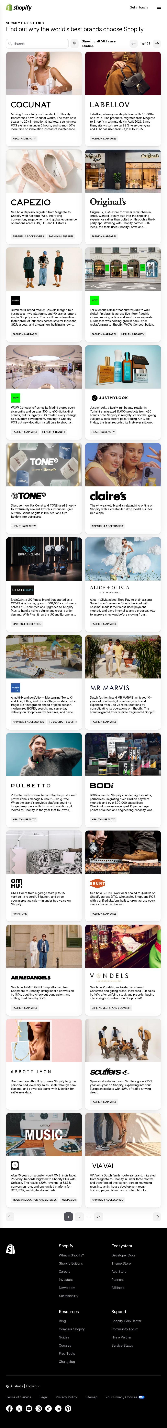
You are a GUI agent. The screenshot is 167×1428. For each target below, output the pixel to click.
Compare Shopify (72, 1329)
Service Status (122, 1345)
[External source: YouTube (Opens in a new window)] (29, 1408)
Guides (64, 1337)
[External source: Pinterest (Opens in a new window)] (68, 1408)
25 (99, 1217)
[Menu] (159, 7)
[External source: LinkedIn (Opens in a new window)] (58, 1408)
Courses (65, 1345)
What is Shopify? (71, 1255)
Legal (44, 1397)
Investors (66, 1280)
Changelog (67, 1362)
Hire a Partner (121, 1337)
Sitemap (91, 1397)
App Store (118, 1271)
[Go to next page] (157, 44)
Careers (64, 1271)
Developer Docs (123, 1255)
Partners (117, 1280)
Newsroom (67, 1288)
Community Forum (124, 1329)
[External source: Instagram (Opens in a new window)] (38, 1408)
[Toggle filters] (74, 43)
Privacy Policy (66, 1397)
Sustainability (68, 1296)
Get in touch (139, 7)
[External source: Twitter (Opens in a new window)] (19, 1408)
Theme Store (121, 1263)
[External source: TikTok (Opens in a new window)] (48, 1408)
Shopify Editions (71, 1263)
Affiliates (117, 1288)
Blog (62, 1321)
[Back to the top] (10, 1249)
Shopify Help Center (126, 1321)
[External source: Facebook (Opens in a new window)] (9, 1408)
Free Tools (67, 1353)
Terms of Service (18, 1397)
